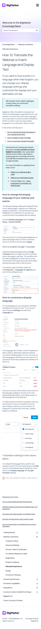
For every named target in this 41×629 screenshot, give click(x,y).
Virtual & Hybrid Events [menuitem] (11, 579)
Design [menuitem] (8, 571)
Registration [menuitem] (10, 558)
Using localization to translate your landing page (21, 183)
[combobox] (18, 30)
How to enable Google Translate (19, 138)
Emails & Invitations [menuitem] (12, 562)
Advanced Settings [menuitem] (12, 545)
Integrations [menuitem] (7, 588)
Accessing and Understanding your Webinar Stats (18, 514)
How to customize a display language (20, 141)
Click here (30, 101)
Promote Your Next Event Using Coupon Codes (17, 519)
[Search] (37, 30)
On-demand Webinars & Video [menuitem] (16, 554)
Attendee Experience (10, 49)
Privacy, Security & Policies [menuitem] (13, 600)
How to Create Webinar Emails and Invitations (17, 502)
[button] (37, 533)
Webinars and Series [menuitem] (10, 537)
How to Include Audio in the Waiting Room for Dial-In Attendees (19, 525)
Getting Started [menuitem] (9, 532)
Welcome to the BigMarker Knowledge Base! (16, 24)
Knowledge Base (8, 44)
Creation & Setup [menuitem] (12, 541)
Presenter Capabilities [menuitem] (11, 583)
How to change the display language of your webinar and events (21, 133)
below (29, 242)
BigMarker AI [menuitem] (7, 596)
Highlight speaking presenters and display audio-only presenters (20, 508)
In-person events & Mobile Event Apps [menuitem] (17, 592)
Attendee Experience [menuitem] (14, 566)
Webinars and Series (25, 44)
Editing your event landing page (22, 178)
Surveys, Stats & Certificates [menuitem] (16, 549)
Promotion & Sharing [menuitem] (13, 575)
